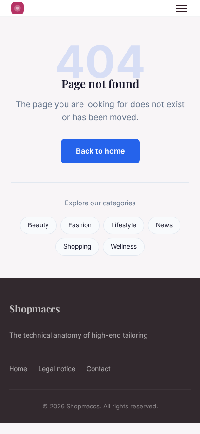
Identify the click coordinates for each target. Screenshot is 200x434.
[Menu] (181, 8)
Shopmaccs (34, 308)
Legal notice (56, 369)
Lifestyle (123, 225)
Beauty (38, 225)
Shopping (77, 246)
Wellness (124, 246)
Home (18, 369)
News (164, 225)
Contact (99, 369)
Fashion (80, 225)
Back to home (100, 151)
